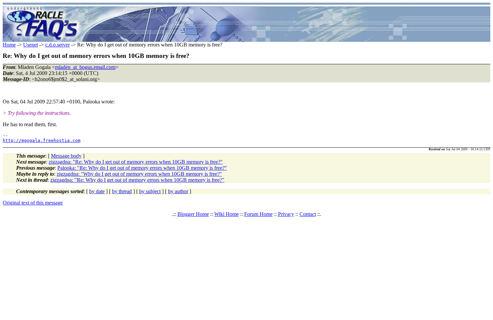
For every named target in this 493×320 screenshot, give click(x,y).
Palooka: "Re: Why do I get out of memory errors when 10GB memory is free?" (142, 168)
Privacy (286, 214)
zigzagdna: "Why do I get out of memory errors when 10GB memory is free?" (139, 174)
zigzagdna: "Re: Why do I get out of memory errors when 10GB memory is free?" (136, 162)
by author (178, 191)
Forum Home (258, 214)
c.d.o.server (57, 45)
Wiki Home (226, 214)
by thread (122, 191)
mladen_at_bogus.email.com (85, 67)
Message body (66, 156)
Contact (307, 214)
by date (97, 191)
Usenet (30, 45)
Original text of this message (33, 203)
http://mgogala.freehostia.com (41, 140)
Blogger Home (193, 214)
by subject (150, 191)
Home (9, 45)
